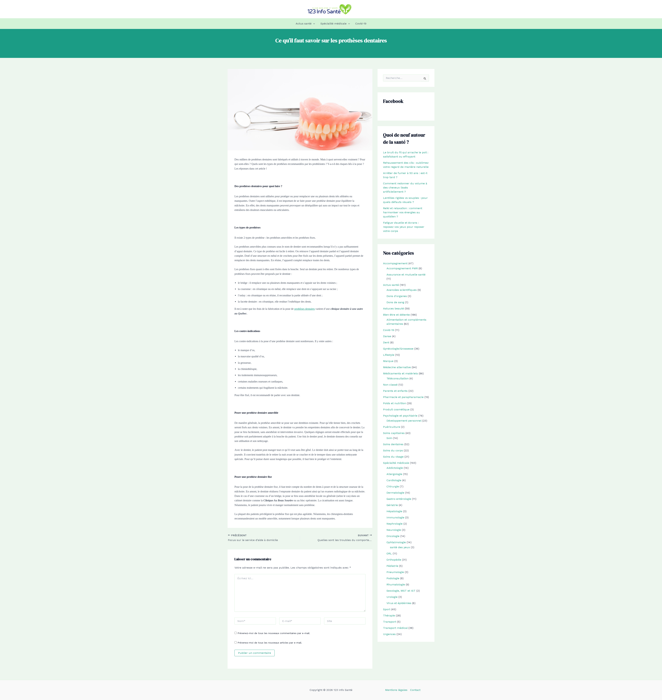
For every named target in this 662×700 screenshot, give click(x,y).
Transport (389, 621)
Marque (388, 361)
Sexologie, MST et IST (401, 590)
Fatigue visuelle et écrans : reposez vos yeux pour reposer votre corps (403, 227)
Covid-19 (360, 23)
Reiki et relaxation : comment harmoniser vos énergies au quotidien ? (402, 212)
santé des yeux (400, 547)
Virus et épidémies (399, 603)
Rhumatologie (396, 584)
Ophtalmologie (396, 542)
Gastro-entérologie (399, 498)
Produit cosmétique (396, 409)
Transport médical (395, 628)
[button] (313, 23)
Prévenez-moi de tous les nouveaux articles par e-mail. (270, 642)
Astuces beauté (393, 308)
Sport (386, 609)
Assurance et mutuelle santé (406, 274)
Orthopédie (394, 559)
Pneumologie (395, 572)
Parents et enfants (395, 390)
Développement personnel (404, 420)
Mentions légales (396, 690)
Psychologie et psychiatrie (400, 415)
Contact (415, 690)
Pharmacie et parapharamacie (403, 397)
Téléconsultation (398, 378)
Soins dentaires (393, 444)
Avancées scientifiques (402, 290)
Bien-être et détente (396, 314)
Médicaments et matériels (400, 373)
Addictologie (395, 467)
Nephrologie (395, 523)
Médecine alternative (397, 367)
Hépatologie (394, 511)
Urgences (389, 634)
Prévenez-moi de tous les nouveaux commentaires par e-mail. (274, 633)
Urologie (392, 597)
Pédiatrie (392, 566)
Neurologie (394, 530)
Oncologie (393, 536)
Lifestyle (388, 354)
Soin (389, 438)
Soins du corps (393, 450)
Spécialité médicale (333, 23)
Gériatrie (392, 505)
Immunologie (395, 517)
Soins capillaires (394, 433)
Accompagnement (395, 263)
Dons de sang (395, 302)
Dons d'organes (397, 296)
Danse (387, 336)
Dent (386, 342)
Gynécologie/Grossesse (398, 348)
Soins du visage (393, 456)
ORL (389, 553)
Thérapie (389, 615)
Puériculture (391, 426)
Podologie (393, 578)
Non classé (390, 384)
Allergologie (394, 474)
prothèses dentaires (304, 308)
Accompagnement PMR (402, 268)
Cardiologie (394, 480)
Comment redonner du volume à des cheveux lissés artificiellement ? (405, 187)
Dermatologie (395, 492)
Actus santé (304, 23)
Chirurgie (393, 486)
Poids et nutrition (394, 403)
